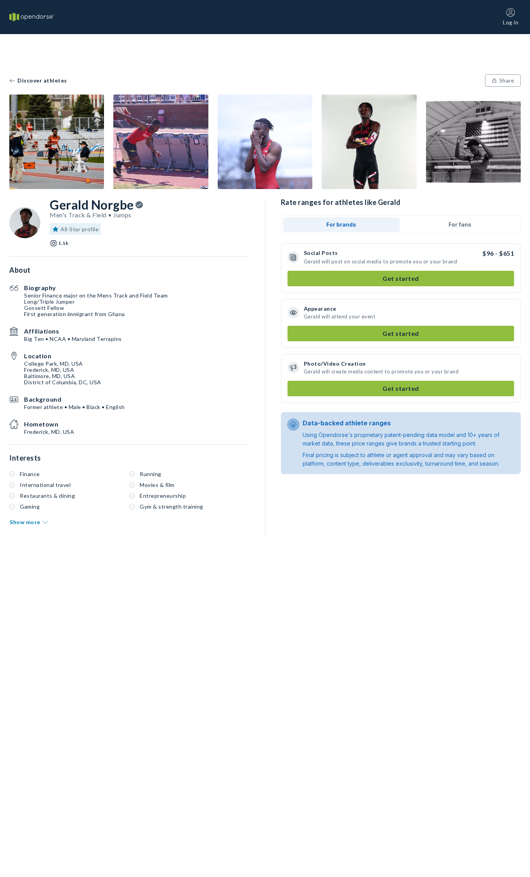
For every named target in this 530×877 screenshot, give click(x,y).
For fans (460, 224)
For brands (341, 224)
